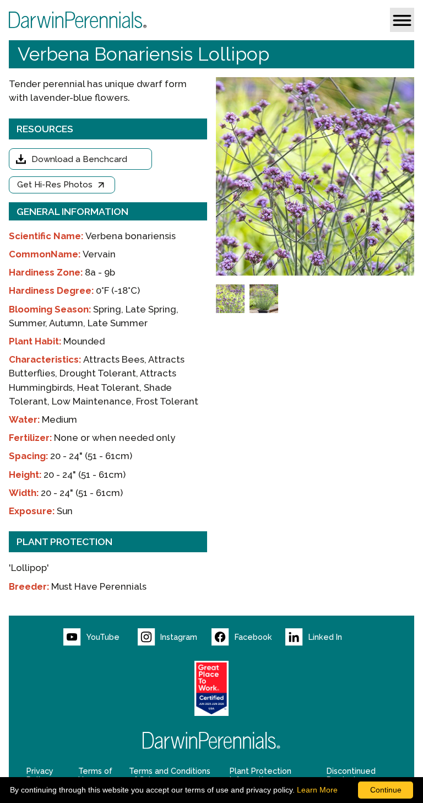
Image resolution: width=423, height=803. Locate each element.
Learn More (317, 789)
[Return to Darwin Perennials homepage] (211, 740)
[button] (402, 20)
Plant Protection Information (260, 775)
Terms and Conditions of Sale (169, 775)
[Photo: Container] (264, 298)
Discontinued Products (351, 775)
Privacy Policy (39, 775)
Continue (386, 789)
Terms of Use (95, 775)
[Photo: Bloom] (230, 298)
